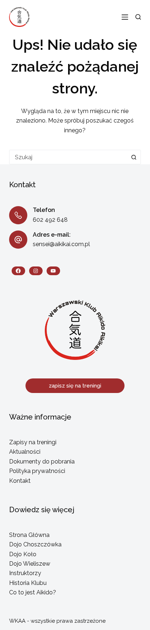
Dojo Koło (22, 554)
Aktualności (24, 451)
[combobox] (68, 157)
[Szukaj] (138, 17)
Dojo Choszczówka (35, 544)
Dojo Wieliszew (29, 563)
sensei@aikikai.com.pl (61, 244)
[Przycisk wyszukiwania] (134, 157)
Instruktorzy (25, 573)
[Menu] (125, 17)
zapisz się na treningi (75, 385)
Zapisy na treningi (32, 442)
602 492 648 (50, 219)
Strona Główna (29, 534)
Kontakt (20, 480)
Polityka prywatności (37, 471)
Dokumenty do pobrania (42, 461)
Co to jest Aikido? (32, 592)
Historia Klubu (28, 582)
